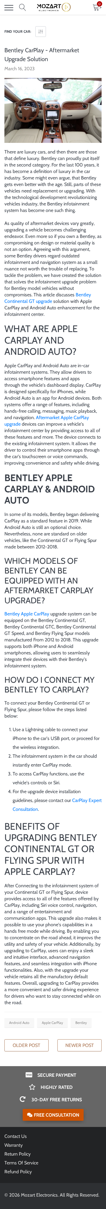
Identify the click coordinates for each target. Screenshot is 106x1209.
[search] (22, 7)
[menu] (8, 7)
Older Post (26, 1045)
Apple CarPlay (52, 1022)
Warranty (13, 1145)
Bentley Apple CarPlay (26, 614)
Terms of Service (21, 1163)
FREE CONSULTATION (56, 1115)
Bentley (81, 1022)
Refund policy (18, 1171)
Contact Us (15, 1136)
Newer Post (79, 1045)
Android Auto (19, 1022)
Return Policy (17, 1154)
